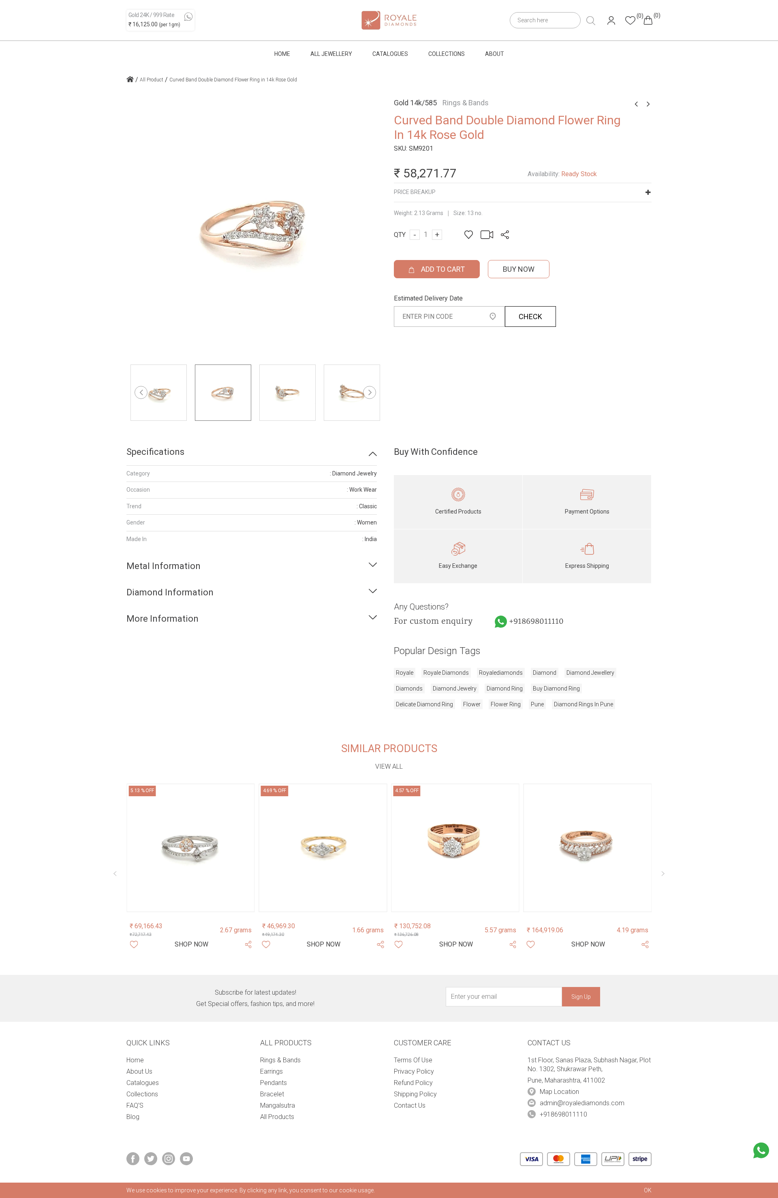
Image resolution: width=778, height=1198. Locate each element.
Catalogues (390, 54)
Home (282, 54)
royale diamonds (446, 672)
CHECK (530, 316)
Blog (132, 1117)
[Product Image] (190, 848)
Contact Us (409, 1105)
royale (404, 672)
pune (537, 704)
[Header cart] (647, 20)
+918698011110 (536, 622)
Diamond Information (170, 592)
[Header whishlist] (630, 20)
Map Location (559, 1092)
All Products (277, 1117)
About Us (139, 1071)
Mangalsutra (277, 1105)
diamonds (409, 688)
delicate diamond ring (424, 704)
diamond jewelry (455, 688)
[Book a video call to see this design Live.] (484, 234)
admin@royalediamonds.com (582, 1103)
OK (648, 1190)
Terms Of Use (413, 1060)
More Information (162, 619)
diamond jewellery (590, 672)
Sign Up (581, 996)
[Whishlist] (134, 944)
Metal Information (163, 566)
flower (472, 704)
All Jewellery (331, 54)
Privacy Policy (414, 1071)
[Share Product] (248, 944)
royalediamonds (501, 672)
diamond (544, 672)
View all (389, 766)
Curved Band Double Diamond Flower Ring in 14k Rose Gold (233, 80)
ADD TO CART (442, 269)
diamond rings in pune (583, 704)
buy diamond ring (556, 688)
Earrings (271, 1071)
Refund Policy (413, 1083)
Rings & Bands (280, 1060)
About (494, 54)
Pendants (273, 1083)
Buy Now (518, 269)
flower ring (506, 704)
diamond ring (505, 688)
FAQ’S (134, 1105)
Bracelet (272, 1094)
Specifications (155, 452)
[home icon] (130, 80)
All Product (151, 80)
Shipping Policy (415, 1094)
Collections (446, 54)
